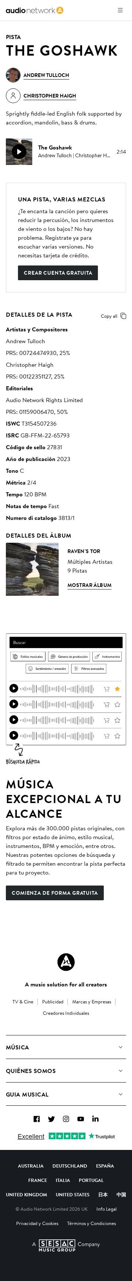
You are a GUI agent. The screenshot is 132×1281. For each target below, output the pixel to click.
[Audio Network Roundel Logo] (66, 962)
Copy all (109, 316)
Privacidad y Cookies (37, 1223)
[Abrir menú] (120, 10)
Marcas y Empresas (91, 1001)
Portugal (91, 1180)
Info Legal (106, 1209)
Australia (31, 1165)
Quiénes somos (31, 1071)
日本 (103, 1194)
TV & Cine (22, 1001)
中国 (121, 1194)
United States (72, 1194)
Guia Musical (27, 1094)
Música (17, 1047)
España (105, 1165)
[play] (19, 151)
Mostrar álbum (89, 585)
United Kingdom (26, 1194)
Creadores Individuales (66, 1013)
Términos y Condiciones (91, 1223)
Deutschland (69, 1165)
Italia (63, 1180)
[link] (34, 10)
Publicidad (52, 1001)
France (37, 1180)
